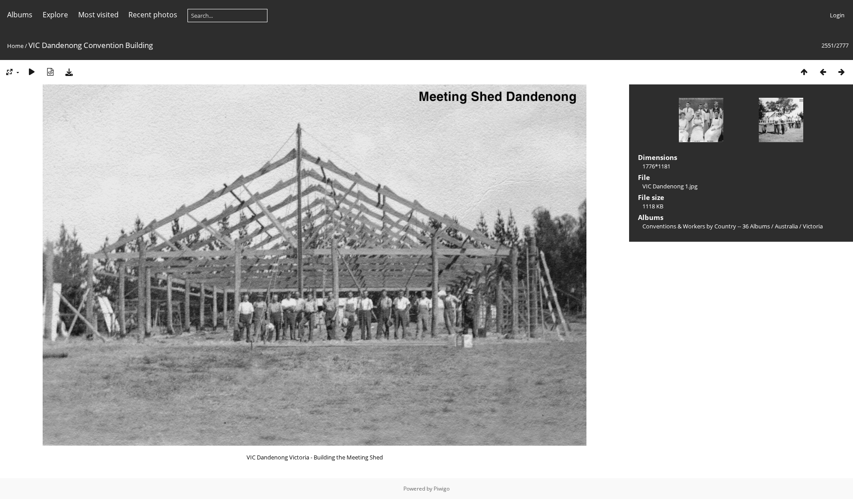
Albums (19, 15)
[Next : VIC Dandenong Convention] (841, 72)
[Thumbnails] (804, 72)
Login (837, 15)
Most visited (98, 15)
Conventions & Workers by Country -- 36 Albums (706, 226)
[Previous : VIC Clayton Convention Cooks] (822, 72)
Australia (786, 226)
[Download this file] (69, 72)
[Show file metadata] (50, 72)
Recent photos (152, 15)
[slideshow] (31, 72)
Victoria (813, 226)
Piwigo (442, 488)
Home (15, 46)
